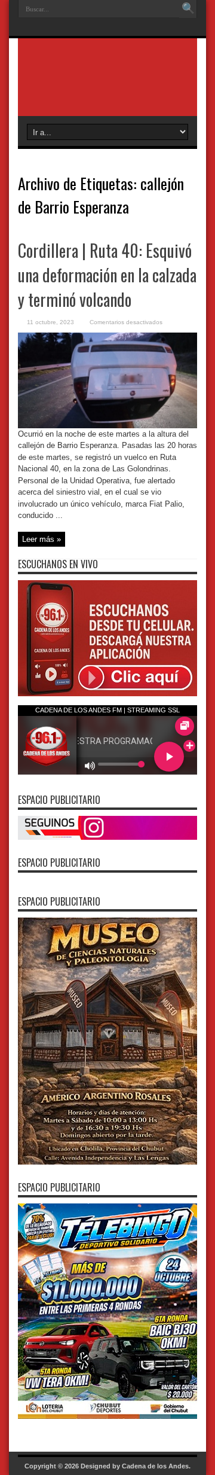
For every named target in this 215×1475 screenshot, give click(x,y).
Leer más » (41, 539)
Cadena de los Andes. (156, 1466)
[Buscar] (188, 9)
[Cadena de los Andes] (107, 86)
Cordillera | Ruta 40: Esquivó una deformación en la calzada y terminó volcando (107, 275)
